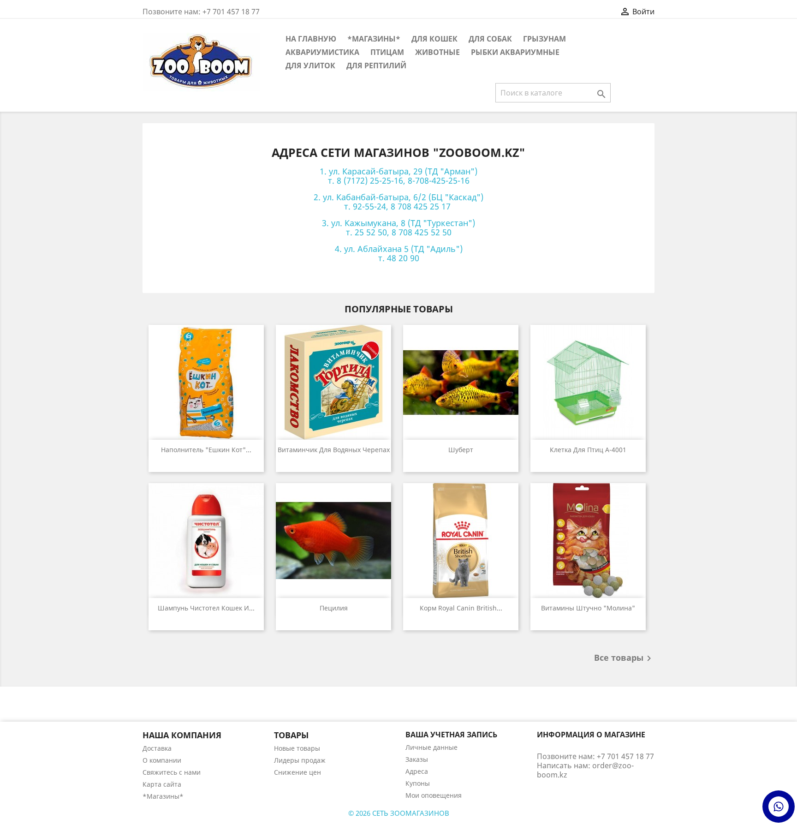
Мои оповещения (433, 795)
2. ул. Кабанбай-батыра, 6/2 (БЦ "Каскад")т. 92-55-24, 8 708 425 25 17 (398, 201)
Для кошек (434, 39)
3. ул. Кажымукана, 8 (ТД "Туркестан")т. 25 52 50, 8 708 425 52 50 (398, 227)
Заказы (416, 759)
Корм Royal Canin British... (461, 608)
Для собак (490, 39)
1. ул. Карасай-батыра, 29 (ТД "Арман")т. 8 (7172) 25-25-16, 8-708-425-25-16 (398, 176)
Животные (437, 52)
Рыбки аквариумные (515, 52)
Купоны (417, 783)
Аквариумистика (322, 52)
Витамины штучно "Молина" (588, 608)
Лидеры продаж (300, 760)
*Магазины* (373, 39)
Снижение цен (297, 772)
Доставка (157, 748)
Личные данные (431, 747)
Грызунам (544, 39)
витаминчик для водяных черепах (334, 449)
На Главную (310, 39)
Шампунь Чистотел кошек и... (206, 608)
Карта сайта (162, 784)
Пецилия (334, 608)
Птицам (387, 52)
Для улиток (310, 65)
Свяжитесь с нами (172, 772)
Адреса (416, 771)
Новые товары (297, 748)
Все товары (624, 658)
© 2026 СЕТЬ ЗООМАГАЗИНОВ (398, 813)
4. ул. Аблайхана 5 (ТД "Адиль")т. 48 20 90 (399, 253)
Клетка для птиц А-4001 (588, 449)
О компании (162, 760)
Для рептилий (376, 65)
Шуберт (460, 449)
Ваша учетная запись (451, 734)
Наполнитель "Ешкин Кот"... (206, 449)
